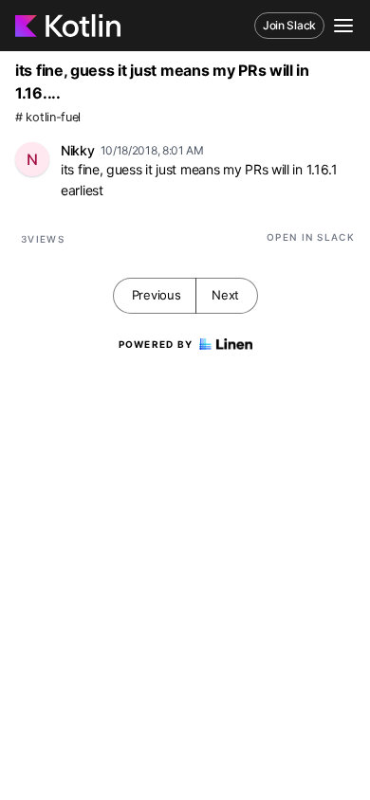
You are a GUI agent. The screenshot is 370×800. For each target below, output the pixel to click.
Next (225, 294)
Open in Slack (311, 237)
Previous (156, 294)
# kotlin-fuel (48, 117)
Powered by (156, 344)
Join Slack (289, 25)
